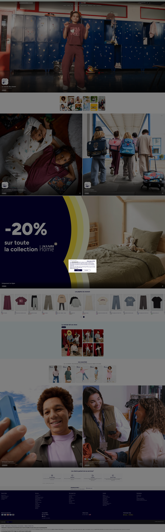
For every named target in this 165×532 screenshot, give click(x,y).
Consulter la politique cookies (74, 268)
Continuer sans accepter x (73, 260)
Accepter (78, 270)
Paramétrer (86, 270)
